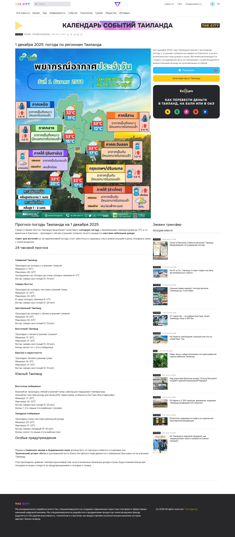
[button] (186, 70)
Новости (169, 4)
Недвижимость (194, 4)
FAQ (179, 4)
